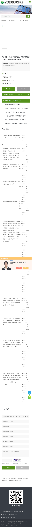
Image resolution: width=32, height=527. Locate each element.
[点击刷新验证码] (17, 460)
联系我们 (23, 88)
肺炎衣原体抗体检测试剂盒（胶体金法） (15, 112)
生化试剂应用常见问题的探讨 (12, 104)
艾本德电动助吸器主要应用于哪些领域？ (15, 116)
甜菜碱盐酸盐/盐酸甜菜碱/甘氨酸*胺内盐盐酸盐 (17, 478)
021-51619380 (29, 393)
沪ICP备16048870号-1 (16, 523)
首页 (8, 21)
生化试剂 (19, 21)
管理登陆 (14, 525)
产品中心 (13, 21)
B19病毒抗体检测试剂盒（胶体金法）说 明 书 (17, 123)
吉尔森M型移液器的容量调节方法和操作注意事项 (17, 108)
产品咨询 (8, 88)
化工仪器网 (9, 525)
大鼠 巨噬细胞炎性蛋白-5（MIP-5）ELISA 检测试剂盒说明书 (17, 119)
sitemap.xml (20, 525)
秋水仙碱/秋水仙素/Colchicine (13, 480)
